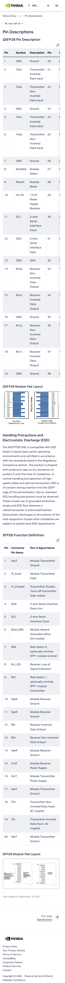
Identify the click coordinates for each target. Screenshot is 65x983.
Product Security (12, 966)
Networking (29, 5)
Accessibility (9, 958)
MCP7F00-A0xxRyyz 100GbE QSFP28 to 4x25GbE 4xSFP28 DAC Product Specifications (36, 5)
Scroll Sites (44, 976)
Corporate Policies (12, 962)
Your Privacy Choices (14, 950)
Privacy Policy (10, 946)
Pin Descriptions (33, 15)
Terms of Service (12, 954)
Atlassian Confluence (14, 980)
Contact (7, 970)
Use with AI (14, 23)
